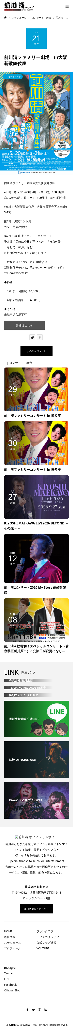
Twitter (9, 973)
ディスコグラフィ (47, 937)
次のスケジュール (36, 351)
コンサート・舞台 (12, 76)
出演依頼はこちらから (36, 909)
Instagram (11, 967)
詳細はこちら (24, 325)
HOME (8, 931)
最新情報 (9, 937)
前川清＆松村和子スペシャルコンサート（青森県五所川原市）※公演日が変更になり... (36, 648)
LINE (7, 979)
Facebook (10, 985)
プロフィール (12, 948)
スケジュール (12, 943)
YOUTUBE (42, 948)
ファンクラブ (45, 931)
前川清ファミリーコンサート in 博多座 (32, 415)
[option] (36, 123)
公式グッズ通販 (46, 943)
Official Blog (12, 990)
